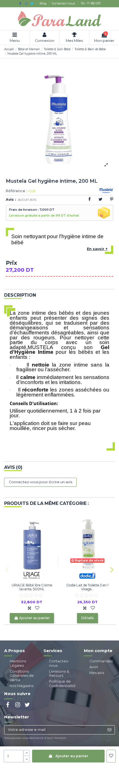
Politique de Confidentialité (62, 683)
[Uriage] (32, 575)
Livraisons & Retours (59, 673)
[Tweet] (100, 199)
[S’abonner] (109, 730)
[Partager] (89, 199)
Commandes (101, 661)
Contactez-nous (64, 3)
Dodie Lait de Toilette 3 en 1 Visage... (87, 587)
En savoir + (97, 249)
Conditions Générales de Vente (22, 675)
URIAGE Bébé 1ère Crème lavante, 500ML (32, 587)
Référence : (16, 191)
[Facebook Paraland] (20, 3)
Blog (43, 3)
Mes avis (96, 673)
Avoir (94, 667)
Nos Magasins (21, 686)
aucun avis (27, 199)
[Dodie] (87, 575)
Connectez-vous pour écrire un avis (40, 482)
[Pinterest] (111, 199)
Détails (87, 618)
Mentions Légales (18, 663)
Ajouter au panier (71, 756)
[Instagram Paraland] (26, 3)
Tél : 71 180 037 (91, 3)
